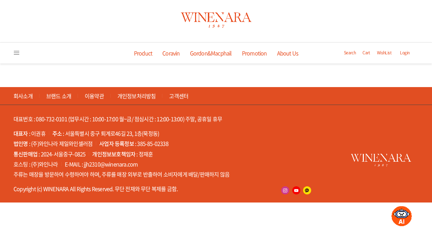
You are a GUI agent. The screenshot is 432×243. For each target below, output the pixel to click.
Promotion (254, 53)
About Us (287, 53)
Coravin (171, 53)
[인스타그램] (285, 190)
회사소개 (23, 96)
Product (143, 53)
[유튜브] (296, 190)
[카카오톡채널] (307, 190)
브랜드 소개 (58, 96)
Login (404, 53)
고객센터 (178, 96)
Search (350, 53)
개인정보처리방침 (136, 96)
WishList (384, 53)
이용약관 (94, 96)
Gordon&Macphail (211, 53)
